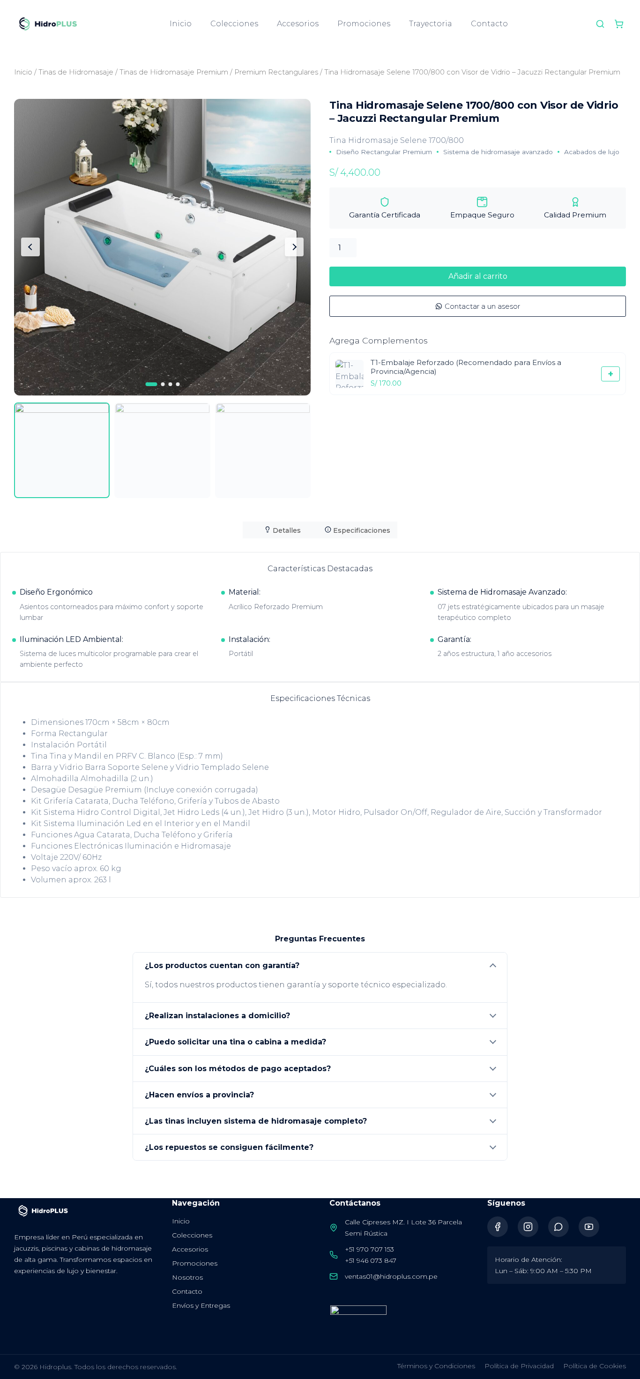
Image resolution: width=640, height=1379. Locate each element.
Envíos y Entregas (201, 1305)
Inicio (181, 23)
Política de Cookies (594, 1366)
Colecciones (234, 23)
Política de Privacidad (519, 1366)
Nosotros (187, 1277)
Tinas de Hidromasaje (75, 72)
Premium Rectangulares (276, 72)
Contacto (489, 23)
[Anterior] (30, 247)
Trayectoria (430, 23)
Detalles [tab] (286, 530)
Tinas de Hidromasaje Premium (173, 72)
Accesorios (298, 23)
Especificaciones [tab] (360, 530)
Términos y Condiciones (436, 1366)
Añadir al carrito (477, 276)
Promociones (363, 23)
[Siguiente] (294, 247)
